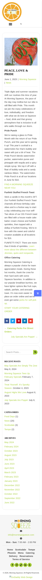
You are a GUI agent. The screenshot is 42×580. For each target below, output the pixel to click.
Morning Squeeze (27, 79)
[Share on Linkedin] (24, 320)
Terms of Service (21, 559)
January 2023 (10, 481)
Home (10, 550)
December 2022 (12, 485)
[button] (11, 24)
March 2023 (10, 472)
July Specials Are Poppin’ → (24, 337)
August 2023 (10, 455)
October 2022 (11, 494)
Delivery (13, 556)
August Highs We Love (15, 392)
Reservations (26, 556)
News (8, 83)
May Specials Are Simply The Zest (20, 366)
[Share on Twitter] (12, 320)
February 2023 (11, 477)
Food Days (9, 416)
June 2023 (9, 464)
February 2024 (11, 446)
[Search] (35, 352)
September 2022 (12, 498)
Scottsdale (9, 425)
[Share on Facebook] (6, 320)
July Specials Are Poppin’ (16, 400)
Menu (21, 553)
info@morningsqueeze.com (21, 535)
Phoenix (12, 553)
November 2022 (12, 489)
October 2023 (11, 451)
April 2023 (9, 468)
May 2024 (9, 442)
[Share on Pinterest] (18, 320)
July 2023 (9, 459)
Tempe (7, 429)
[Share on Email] (30, 320)
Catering (30, 553)
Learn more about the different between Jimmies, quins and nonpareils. (20, 249)
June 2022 (9, 502)
